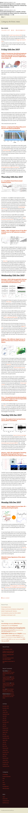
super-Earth (8, 639)
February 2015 (5, 748)
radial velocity (16, 635)
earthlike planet (4, 625)
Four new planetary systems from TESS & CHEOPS (11, 613)
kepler (20, 633)
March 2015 (5, 746)
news (13, 30)
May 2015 (4, 744)
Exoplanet (15, 625)
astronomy (11, 623)
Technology (21, 639)
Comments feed (6, 800)
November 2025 (6, 706)
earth (21, 623)
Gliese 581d (3, 631)
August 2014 (5, 754)
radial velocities (9, 635)
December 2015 (6, 736)
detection (17, 623)
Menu (2, 17)
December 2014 (6, 752)
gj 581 (13, 630)
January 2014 (5, 760)
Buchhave (9, 364)
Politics (4, 784)
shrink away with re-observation (17, 585)
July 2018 (4, 718)
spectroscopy (10, 637)
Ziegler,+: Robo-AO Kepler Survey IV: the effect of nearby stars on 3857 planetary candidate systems (14, 232)
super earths (17, 639)
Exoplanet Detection (6, 776)
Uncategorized (5, 786)
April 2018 (4, 720)
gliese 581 (18, 630)
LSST (5, 405)
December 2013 (6, 762)
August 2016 (5, 732)
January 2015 (5, 750)
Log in (4, 796)
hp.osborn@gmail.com (21, 30)
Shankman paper (7, 150)
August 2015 (5, 740)
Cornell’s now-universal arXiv (15, 35)
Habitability (8, 631)
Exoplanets (20, 628)
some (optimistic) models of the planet (10, 167)
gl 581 (15, 630)
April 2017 (4, 726)
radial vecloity (3, 635)
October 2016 (5, 730)
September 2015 (6, 738)
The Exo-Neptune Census (6, 607)
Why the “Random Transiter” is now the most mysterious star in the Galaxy (8, 690)
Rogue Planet (22, 635)
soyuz (7, 637)
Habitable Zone (6, 633)
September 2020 (6, 714)
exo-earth (10, 625)
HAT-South (8, 301)
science (2, 637)
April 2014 (4, 756)
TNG (2, 641)
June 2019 (5, 716)
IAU (15, 633)
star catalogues (14, 637)
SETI (5, 637)
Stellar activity (23, 637)
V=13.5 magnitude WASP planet (11, 317)
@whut (4, 689)
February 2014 (5, 758)
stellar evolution (3, 639)
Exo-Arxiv (4, 28)
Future (8, 630)
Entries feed (5, 798)
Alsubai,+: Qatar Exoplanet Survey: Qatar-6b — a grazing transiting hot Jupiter (14, 507)
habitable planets (13, 631)
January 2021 (5, 712)
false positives (4, 630)
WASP (7, 641)
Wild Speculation (6, 788)
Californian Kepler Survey (19, 367)
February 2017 (5, 728)
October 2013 (5, 764)
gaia (11, 630)
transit (4, 641)
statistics (18, 637)
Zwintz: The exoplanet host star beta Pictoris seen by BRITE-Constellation (13, 419)
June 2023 (5, 710)
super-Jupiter (13, 639)
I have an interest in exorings (19, 435)
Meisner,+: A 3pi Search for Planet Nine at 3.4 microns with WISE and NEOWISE (13, 127)
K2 (17, 633)
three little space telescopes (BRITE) (9, 443)
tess (24, 639)
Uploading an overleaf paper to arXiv (8, 615)
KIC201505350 (24, 633)
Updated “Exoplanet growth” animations (9, 611)
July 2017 (4, 724)
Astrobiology (4, 623)
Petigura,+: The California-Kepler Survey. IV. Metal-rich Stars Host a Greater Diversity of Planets (13, 340)
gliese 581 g (21, 630)
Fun (3, 780)
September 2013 (6, 766)
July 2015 (4, 742)
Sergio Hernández (6, 677)
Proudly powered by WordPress (7, 810)
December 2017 (6, 722)
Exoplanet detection (8, 628)
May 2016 (4, 734)
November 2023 (6, 708)
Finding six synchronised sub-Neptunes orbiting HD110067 (12, 609)
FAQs (4, 778)
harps (13, 633)
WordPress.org (6, 802)
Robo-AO (5, 261)
